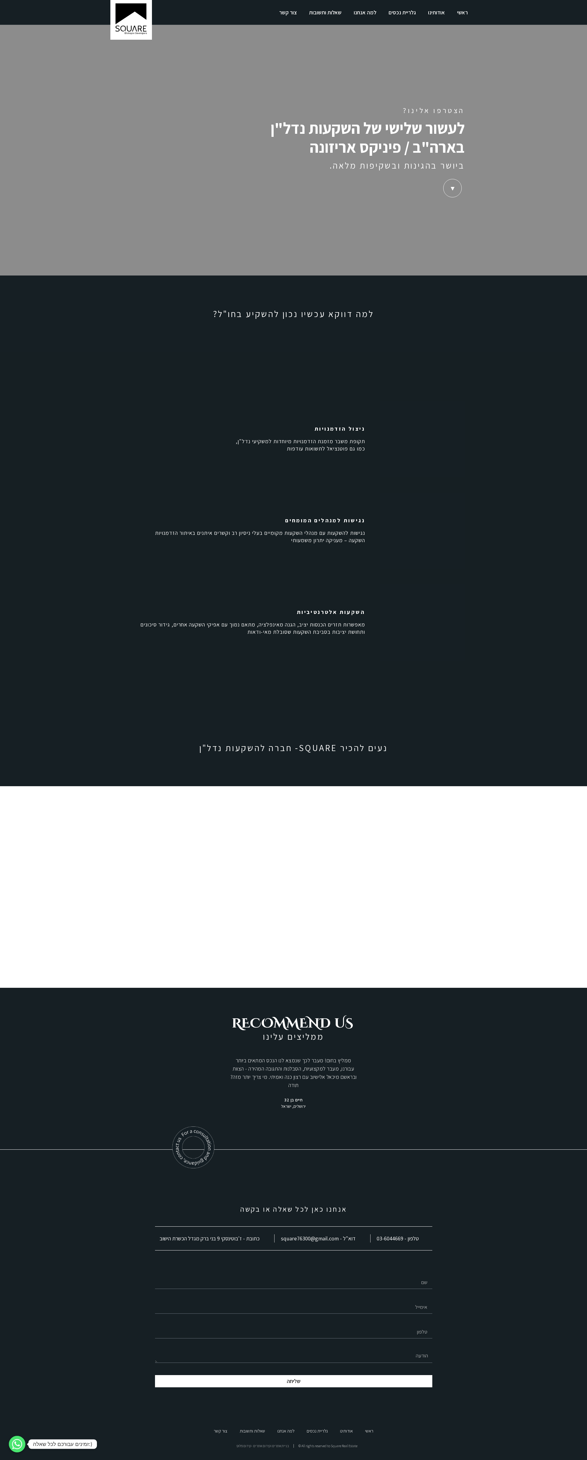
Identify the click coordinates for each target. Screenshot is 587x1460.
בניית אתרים (280, 1446)
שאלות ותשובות (325, 12)
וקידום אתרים (262, 1446)
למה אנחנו (365, 12)
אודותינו (436, 12)
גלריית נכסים (402, 12)
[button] (179, 1083)
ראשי (462, 12)
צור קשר (288, 12)
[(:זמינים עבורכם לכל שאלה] (17, 1444)
